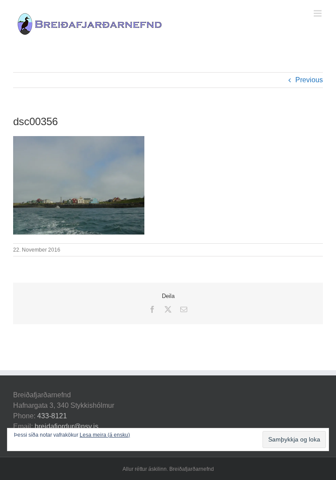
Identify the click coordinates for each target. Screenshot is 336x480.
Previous (309, 80)
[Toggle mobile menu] (318, 13)
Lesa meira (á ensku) (105, 435)
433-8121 (52, 416)
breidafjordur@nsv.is (66, 426)
